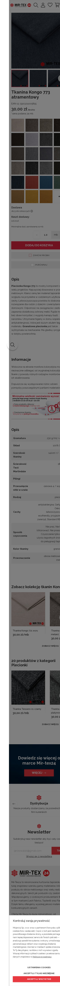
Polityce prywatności (42, 957)
